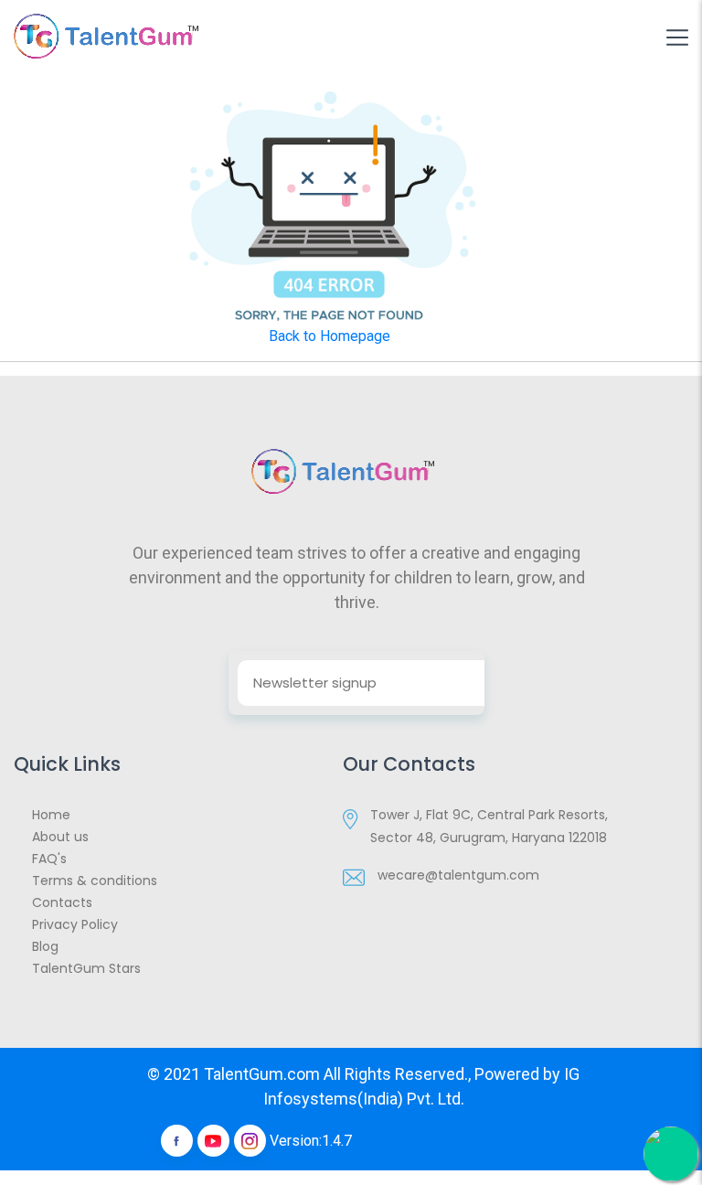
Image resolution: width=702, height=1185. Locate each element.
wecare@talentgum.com (458, 875)
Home (51, 815)
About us (60, 836)
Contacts (62, 902)
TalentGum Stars (86, 968)
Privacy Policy (75, 924)
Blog (45, 946)
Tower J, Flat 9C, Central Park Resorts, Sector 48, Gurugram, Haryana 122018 (489, 826)
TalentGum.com (262, 1074)
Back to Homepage (329, 336)
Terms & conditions (94, 880)
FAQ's (49, 858)
